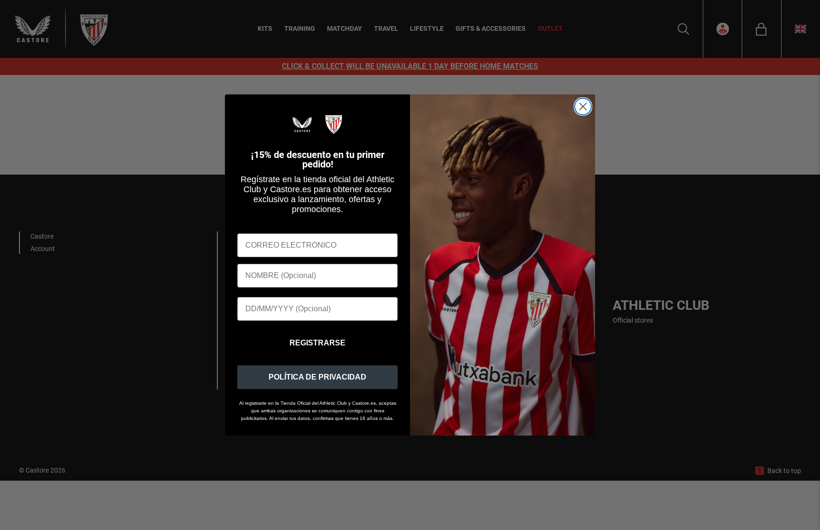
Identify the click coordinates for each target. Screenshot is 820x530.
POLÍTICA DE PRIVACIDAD (317, 377)
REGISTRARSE (317, 343)
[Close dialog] (583, 106)
